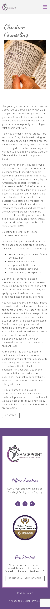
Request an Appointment (25, 578)
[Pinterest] (32, 503)
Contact (11, 415)
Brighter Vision (33, 601)
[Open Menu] (45, 7)
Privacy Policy (25, 593)
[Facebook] (17, 503)
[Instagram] (25, 503)
